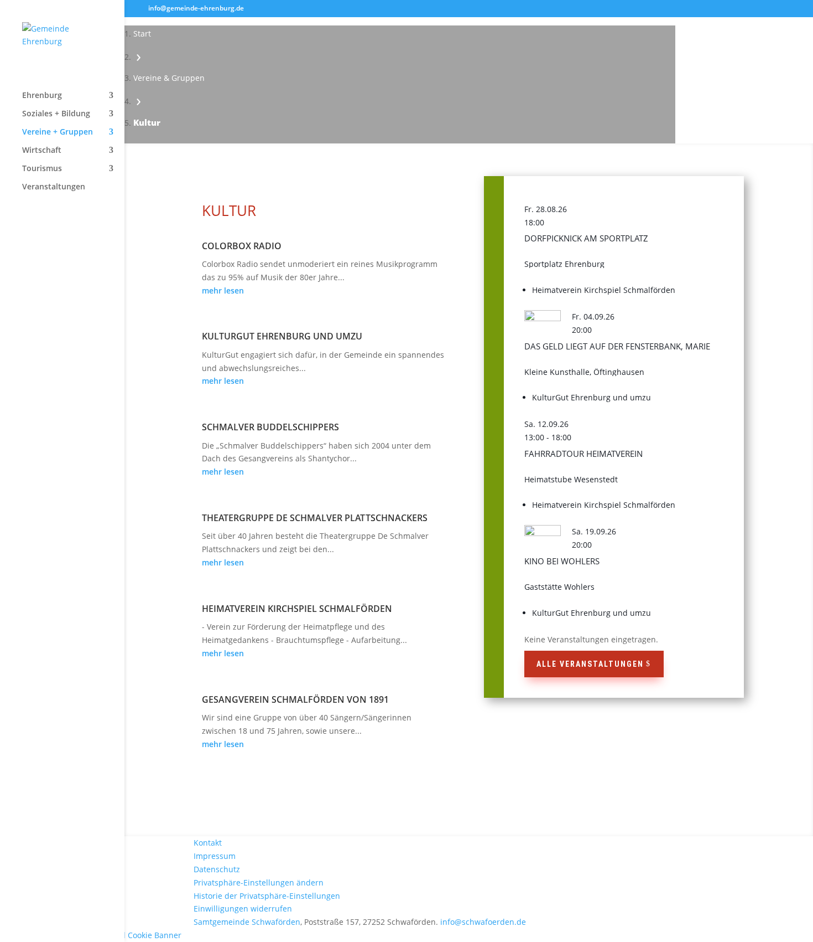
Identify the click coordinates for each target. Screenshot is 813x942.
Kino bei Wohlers (562, 561)
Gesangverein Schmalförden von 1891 (295, 699)
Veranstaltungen (53, 187)
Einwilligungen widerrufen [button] (243, 908)
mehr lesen (223, 290)
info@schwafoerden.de (483, 922)
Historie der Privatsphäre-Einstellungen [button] (267, 895)
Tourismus (42, 168)
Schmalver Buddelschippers (270, 427)
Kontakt (208, 842)
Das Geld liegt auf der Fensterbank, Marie (617, 346)
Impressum (215, 856)
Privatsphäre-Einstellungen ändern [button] (259, 882)
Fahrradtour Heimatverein (583, 453)
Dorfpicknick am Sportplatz (586, 238)
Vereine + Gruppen (57, 132)
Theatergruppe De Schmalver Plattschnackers (315, 518)
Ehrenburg (42, 95)
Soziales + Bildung (56, 114)
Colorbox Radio (242, 246)
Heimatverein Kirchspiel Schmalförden (297, 609)
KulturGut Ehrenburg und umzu (282, 336)
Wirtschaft (41, 150)
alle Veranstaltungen (590, 664)
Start (142, 33)
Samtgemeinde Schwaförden (247, 922)
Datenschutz (217, 869)
